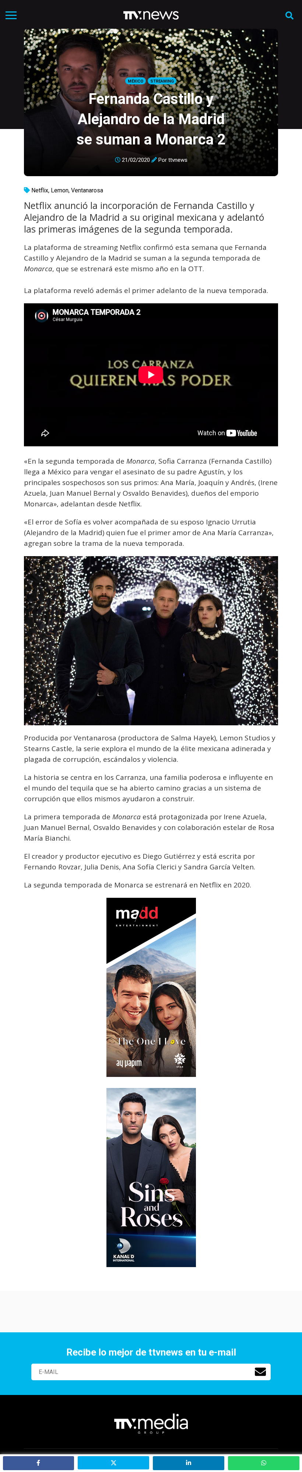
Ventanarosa (87, 190)
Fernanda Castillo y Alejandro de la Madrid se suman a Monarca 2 (151, 119)
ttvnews (177, 160)
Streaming (162, 81)
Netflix (39, 190)
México (135, 81)
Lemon (60, 190)
